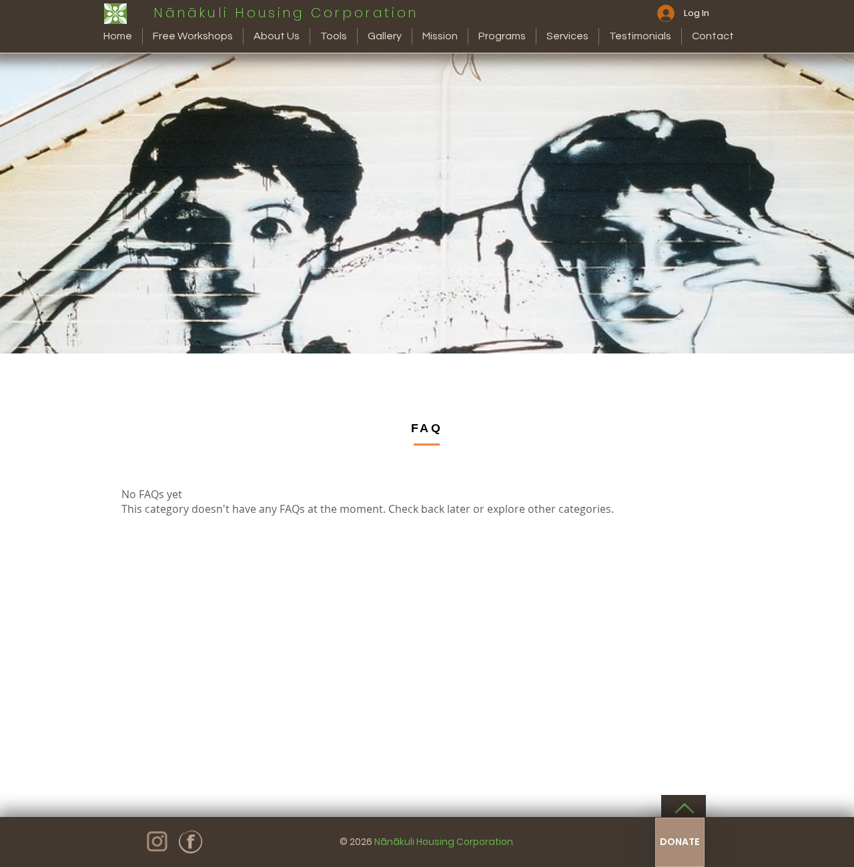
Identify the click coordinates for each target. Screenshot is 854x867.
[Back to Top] (683, 808)
